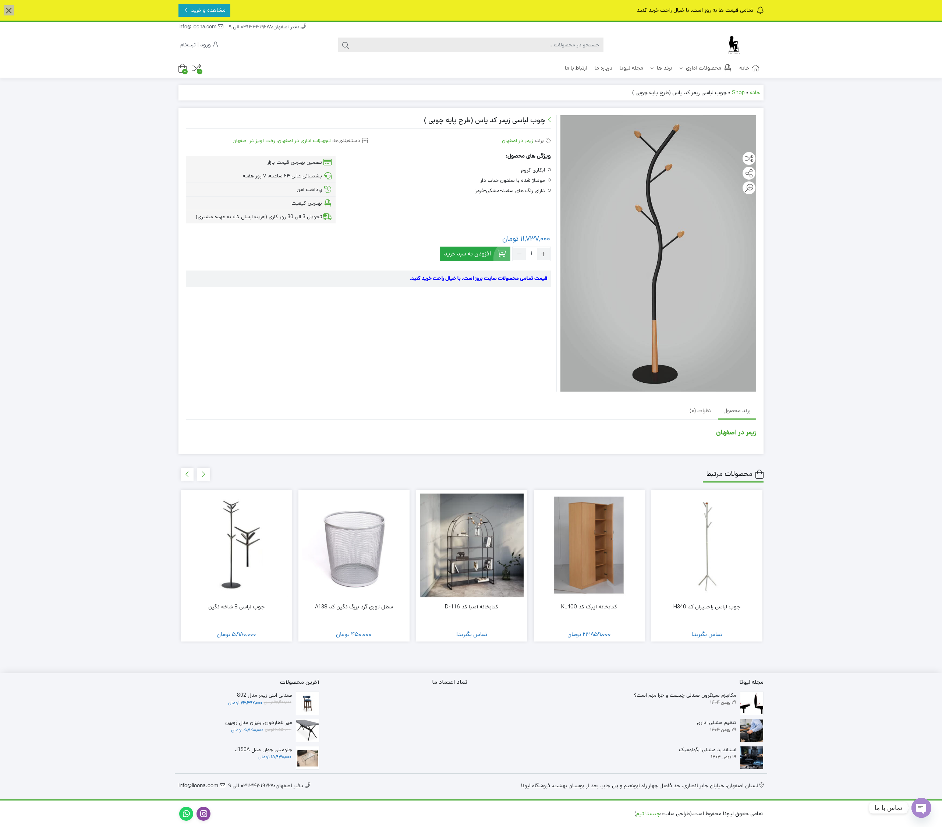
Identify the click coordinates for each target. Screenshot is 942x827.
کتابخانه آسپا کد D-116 (471, 607)
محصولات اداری (702, 68)
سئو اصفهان (560, 813)
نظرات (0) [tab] (700, 411)
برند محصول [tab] (737, 411)
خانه (744, 68)
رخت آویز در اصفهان (254, 140)
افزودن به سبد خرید (467, 254)
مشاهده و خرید (208, 10)
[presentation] (203, 474)
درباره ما (603, 68)
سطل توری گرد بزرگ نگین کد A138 (354, 607)
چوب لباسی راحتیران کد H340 (706, 607)
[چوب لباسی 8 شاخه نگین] (236, 545)
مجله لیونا (631, 68)
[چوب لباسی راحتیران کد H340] (707, 545)
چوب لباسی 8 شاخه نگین (236, 607)
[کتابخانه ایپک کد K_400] (589, 545)
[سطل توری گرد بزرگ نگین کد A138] (354, 545)
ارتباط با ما (576, 68)
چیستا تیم (648, 813)
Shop (738, 92)
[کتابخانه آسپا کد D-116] (472, 545)
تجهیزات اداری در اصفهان (304, 140)
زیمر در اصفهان (517, 140)
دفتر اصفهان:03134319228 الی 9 (265, 27)
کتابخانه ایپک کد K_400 (589, 607)
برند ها (663, 68)
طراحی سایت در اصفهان (606, 813)
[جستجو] (345, 45)
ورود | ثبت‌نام (196, 45)
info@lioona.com (198, 27)
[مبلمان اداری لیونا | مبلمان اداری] (734, 45)
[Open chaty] (921, 808)
